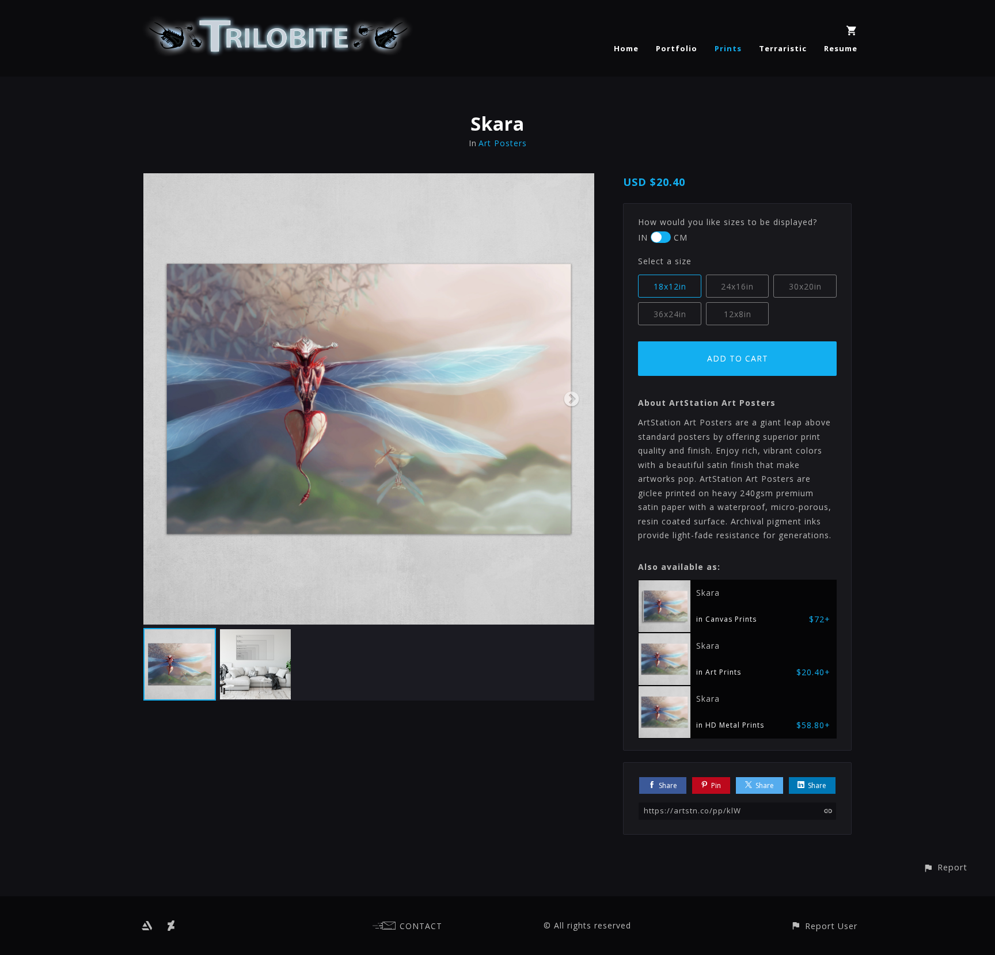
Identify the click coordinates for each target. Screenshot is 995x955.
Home (626, 48)
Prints (728, 48)
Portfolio (676, 48)
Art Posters (502, 143)
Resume (840, 48)
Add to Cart (737, 358)
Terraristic (783, 48)
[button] (945, 867)
